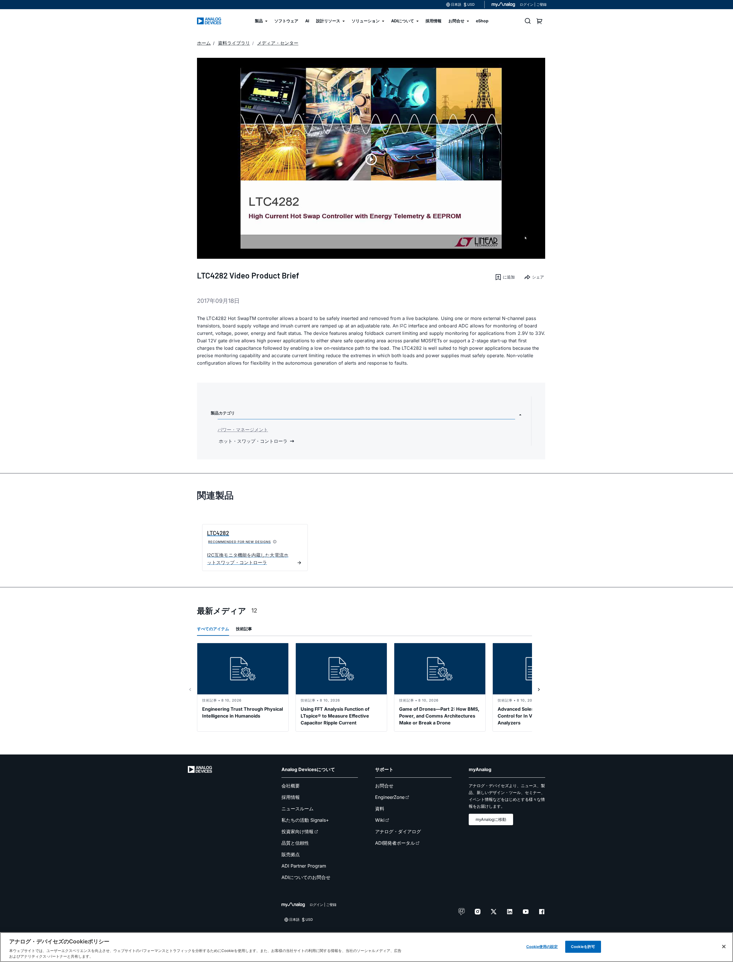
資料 (379, 808)
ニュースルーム (297, 808)
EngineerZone (390, 797)
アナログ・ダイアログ (398, 831)
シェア (538, 276)
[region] (366, 947)
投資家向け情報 (297, 831)
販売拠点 (290, 854)
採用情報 (290, 797)
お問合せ (384, 786)
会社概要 (290, 786)
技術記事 (244, 628)
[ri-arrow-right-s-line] (538, 689)
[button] (505, 277)
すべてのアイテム (213, 628)
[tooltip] (275, 542)
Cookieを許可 (583, 946)
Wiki (380, 820)
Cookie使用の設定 (542, 946)
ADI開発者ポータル (395, 843)
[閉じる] (724, 946)
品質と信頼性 (295, 843)
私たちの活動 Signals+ (305, 820)
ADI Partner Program (303, 866)
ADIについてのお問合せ (305, 877)
